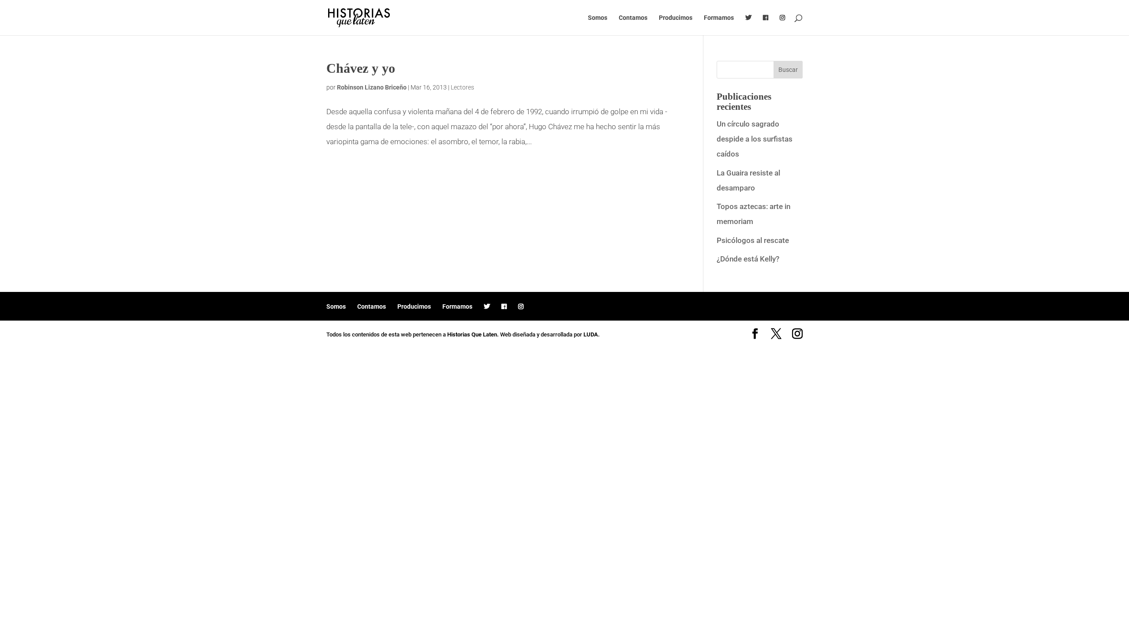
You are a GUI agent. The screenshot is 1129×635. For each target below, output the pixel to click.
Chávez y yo (360, 68)
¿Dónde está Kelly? (748, 258)
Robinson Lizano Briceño (372, 87)
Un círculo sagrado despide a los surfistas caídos (755, 139)
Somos (597, 18)
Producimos (675, 18)
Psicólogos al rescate (753, 240)
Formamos (719, 18)
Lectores (462, 87)
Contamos (633, 18)
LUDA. (591, 334)
